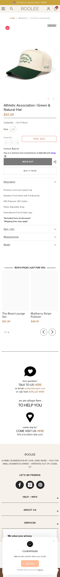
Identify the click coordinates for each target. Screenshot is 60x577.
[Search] (11, 8)
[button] (48, 98)
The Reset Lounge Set (13, 315)
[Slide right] (52, 332)
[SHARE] (54, 161)
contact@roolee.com (34, 388)
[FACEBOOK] (20, 485)
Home (12, 18)
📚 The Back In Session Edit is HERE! (30, 2)
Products (22, 18)
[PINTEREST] (40, 485)
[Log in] (48, 9)
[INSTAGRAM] (30, 485)
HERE (38, 385)
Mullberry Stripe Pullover (41, 315)
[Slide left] (43, 332)
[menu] (3, 8)
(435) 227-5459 (36, 391)
